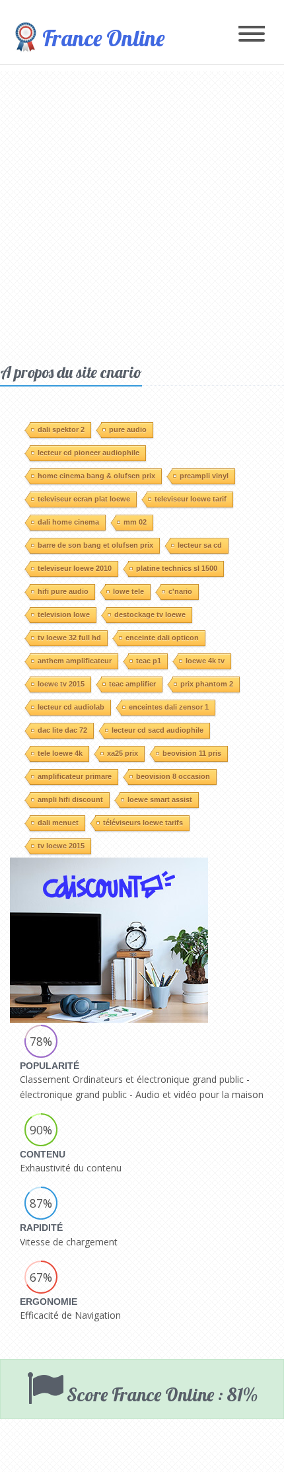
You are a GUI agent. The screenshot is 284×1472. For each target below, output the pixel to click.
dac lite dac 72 (62, 730)
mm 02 (135, 522)
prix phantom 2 (206, 684)
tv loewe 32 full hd (69, 638)
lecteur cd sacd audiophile (157, 730)
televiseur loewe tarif (191, 499)
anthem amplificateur (75, 661)
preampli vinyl (204, 476)
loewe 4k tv (205, 661)
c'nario (180, 591)
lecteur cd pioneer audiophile (88, 453)
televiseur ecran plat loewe (84, 499)
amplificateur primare (75, 776)
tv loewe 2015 (61, 846)
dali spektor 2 (61, 429)
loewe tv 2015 (61, 684)
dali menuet (58, 823)
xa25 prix (122, 753)
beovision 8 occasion (173, 776)
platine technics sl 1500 (176, 568)
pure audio (128, 429)
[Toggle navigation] (252, 35)
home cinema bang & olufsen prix (96, 476)
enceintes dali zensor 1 (169, 707)
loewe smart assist (159, 799)
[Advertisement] (142, 213)
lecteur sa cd (200, 545)
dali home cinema (68, 522)
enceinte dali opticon (162, 638)
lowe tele (128, 591)
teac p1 (148, 661)
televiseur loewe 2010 (75, 568)
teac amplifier (132, 684)
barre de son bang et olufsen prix (95, 545)
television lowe (64, 614)
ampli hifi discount (70, 799)
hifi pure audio (63, 591)
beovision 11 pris (191, 753)
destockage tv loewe (150, 614)
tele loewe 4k (60, 753)
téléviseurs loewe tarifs (143, 823)
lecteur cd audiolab (71, 707)
